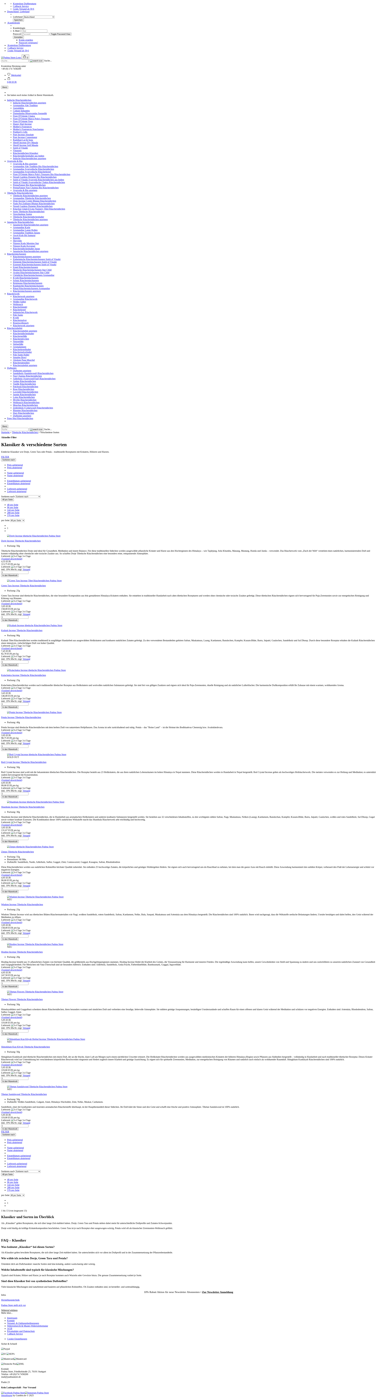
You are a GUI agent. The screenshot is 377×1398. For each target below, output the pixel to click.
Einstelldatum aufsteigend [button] (19, 481)
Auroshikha (18, 108)
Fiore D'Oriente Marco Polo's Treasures (31, 118)
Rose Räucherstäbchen (23, 389)
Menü (4, 87)
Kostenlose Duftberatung (24, 3)
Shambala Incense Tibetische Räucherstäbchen (22, 807)
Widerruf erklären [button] (9, 1310)
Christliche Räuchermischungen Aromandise (33, 275)
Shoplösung (6, 1395)
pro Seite (5, 520)
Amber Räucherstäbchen (24, 381)
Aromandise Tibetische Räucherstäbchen (32, 198)
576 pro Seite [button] (13, 515)
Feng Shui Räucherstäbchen (20, 418)
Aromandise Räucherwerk (25, 299)
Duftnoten (11, 368)
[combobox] (8, 459)
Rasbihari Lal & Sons (23, 140)
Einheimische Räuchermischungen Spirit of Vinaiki (37, 259)
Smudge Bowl (19, 357)
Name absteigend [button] (15, 475)
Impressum (12, 1318)
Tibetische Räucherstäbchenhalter (28, 217)
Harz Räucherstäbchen (23, 413)
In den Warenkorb (9, 575)
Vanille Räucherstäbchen (24, 384)
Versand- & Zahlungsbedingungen (23, 1323)
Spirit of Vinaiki (20, 148)
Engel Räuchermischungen (25, 267)
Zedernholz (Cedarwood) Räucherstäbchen (33, 408)
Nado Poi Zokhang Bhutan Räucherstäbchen (34, 203)
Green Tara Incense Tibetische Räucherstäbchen (23, 585)
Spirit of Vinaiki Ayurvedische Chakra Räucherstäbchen (39, 182)
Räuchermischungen (16, 254)
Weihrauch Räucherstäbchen (26, 402)
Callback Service (21, 6)
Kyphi (16, 317)
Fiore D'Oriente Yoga (23, 121)
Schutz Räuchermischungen (26, 280)
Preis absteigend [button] (14, 467)
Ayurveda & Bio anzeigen (25, 164)
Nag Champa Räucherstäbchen (27, 376)
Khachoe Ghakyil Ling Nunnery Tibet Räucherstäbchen (39, 209)
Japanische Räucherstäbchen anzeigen (30, 225)
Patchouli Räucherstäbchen (25, 386)
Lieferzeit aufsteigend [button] (17, 489)
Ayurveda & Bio (15, 161)
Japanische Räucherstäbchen (20, 222)
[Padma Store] (11, 57)
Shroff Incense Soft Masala (25, 145)
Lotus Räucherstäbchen (24, 397)
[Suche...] (36, 60)
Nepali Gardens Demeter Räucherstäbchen (33, 206)
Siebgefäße (18, 344)
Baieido (16, 238)
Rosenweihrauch (21, 323)
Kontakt (11, 1320)
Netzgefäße (18, 341)
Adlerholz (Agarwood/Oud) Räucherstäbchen (34, 378)
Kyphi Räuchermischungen (25, 278)
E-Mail (16, 31)
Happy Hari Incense (22, 124)
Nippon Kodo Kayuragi (24, 246)
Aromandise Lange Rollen (25, 230)
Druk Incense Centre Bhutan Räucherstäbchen (34, 201)
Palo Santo (18, 315)
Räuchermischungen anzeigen (27, 256)
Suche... (48, 60)
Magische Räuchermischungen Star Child (32, 270)
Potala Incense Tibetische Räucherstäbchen (21, 717)
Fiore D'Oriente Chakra (24, 116)
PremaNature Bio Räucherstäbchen (29, 185)
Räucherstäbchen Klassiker (25, 153)
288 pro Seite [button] (13, 512)
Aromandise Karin (21, 227)
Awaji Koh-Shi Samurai (24, 235)
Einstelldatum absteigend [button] (18, 483)
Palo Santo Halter (21, 354)
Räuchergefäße (20, 336)
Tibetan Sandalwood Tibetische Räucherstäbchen (24, 1094)
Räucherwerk (13, 293)
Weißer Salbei (19, 301)
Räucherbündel (20, 307)
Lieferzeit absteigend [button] (16, 491)
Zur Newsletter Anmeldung (217, 1292)
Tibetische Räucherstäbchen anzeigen (30, 195)
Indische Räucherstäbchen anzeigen (29, 103)
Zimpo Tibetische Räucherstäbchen (17, 851)
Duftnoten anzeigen (22, 370)
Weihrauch (18, 304)
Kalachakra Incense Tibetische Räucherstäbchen (23, 675)
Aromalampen (19, 347)
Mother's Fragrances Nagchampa (28, 129)
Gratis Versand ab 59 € (23, 9)
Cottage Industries (21, 110)
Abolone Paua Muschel (24, 360)
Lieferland (18, 17)
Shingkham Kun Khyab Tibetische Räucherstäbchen (25, 1047)
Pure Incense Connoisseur (25, 137)
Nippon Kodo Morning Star (26, 243)
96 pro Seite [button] (12, 507)
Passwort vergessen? (28, 42)
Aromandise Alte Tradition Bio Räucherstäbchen (35, 166)
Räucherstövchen (21, 339)
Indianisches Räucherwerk (25, 312)
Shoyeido (17, 240)
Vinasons (17, 150)
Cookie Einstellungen (17, 1339)
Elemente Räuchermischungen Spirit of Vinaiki (35, 262)
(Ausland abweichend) (11, 559)
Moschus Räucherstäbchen (25, 405)
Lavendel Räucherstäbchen (25, 392)
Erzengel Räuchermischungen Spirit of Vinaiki (34, 264)
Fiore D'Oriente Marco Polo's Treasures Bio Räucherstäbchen (41, 174)
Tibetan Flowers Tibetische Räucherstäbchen (22, 999)
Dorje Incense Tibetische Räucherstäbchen (21, 541)
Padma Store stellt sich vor (13, 1305)
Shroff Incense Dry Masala (25, 142)
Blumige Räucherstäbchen (25, 410)
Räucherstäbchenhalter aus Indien (28, 156)
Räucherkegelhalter (22, 349)
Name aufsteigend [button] (15, 473)
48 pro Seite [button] (12, 504)
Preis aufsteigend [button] (15, 465)
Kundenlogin (13, 23)
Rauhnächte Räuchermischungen (28, 286)
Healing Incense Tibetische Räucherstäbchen (22, 952)
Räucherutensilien (21, 362)
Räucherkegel (19, 309)
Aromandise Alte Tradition (25, 105)
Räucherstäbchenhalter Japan (26, 248)
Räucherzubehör (14, 328)
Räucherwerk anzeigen (23, 296)
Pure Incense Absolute (23, 134)
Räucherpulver (20, 320)
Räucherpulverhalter (22, 352)
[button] (12, 80)
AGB (9, 1328)
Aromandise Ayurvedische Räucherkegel (32, 171)
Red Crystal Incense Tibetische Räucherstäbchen (23, 762)
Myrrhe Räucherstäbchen (24, 400)
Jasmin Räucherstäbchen (24, 394)
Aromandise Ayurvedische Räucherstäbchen (33, 169)
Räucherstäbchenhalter (23, 333)
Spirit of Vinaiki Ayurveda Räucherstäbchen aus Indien (38, 179)
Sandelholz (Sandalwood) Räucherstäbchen (33, 373)
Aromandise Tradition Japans (26, 232)
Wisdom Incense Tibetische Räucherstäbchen (22, 904)
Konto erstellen (26, 40)
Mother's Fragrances (22, 126)
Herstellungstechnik (10, 1300)
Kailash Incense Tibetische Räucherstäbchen (21, 630)
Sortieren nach (8, 496)
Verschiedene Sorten (22, 214)
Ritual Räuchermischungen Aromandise (31, 288)
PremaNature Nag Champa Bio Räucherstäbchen (36, 187)
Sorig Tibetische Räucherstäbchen (28, 211)
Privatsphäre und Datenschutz (21, 1331)
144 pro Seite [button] (13, 510)
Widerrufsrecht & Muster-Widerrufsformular (27, 1326)
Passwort (17, 34)
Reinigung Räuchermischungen (27, 283)
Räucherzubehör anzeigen (25, 331)
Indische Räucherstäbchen (19, 100)
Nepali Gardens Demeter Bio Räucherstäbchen (35, 177)
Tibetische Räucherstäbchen (20, 193)
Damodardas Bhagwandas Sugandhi (30, 113)
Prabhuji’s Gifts (20, 132)
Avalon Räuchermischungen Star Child (31, 272)
